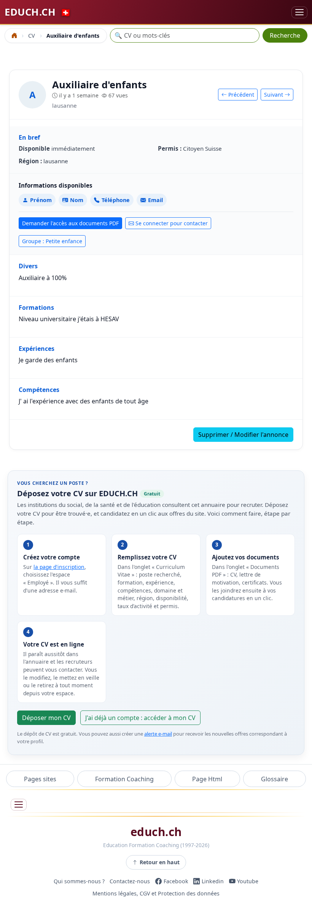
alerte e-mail (158, 733)
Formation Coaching (124, 779)
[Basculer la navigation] (299, 12)
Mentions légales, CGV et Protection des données (156, 893)
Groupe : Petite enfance (52, 241)
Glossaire (274, 779)
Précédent (240, 94)
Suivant (274, 94)
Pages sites (40, 779)
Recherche (285, 35)
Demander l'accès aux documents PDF (70, 223)
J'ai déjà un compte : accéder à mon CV (140, 718)
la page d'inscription (58, 566)
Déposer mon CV (46, 718)
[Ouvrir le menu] (19, 805)
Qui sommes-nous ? (79, 881)
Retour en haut (160, 862)
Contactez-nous (130, 881)
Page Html (207, 779)
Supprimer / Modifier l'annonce (243, 434)
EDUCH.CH (38, 12)
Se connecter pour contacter (171, 223)
